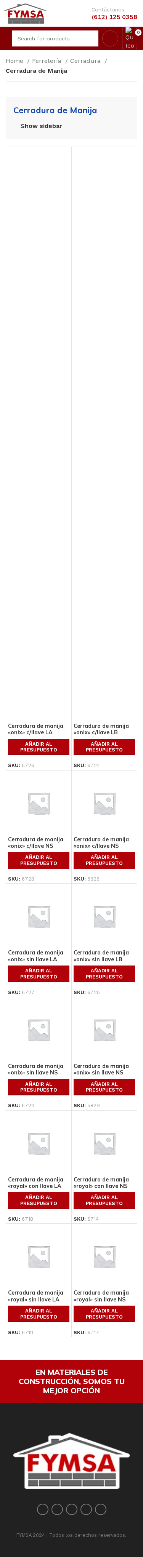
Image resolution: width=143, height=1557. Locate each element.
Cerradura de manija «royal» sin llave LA (35, 1296)
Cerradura (86, 60)
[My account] (110, 38)
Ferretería (47, 60)
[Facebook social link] (42, 1509)
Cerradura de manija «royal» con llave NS (101, 1182)
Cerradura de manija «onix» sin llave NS (35, 1069)
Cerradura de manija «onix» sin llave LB (101, 955)
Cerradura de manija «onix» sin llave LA (35, 955)
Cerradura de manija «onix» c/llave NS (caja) (101, 846)
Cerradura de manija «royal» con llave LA (35, 1182)
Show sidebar (41, 126)
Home (15, 60)
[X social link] (57, 1509)
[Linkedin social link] (86, 1509)
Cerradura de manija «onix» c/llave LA (35, 729)
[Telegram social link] (100, 1509)
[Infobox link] (108, 13)
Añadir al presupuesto (38, 747)
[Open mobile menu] (5, 38)
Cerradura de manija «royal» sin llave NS (101, 1296)
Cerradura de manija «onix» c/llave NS (35, 842)
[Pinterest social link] (71, 1509)
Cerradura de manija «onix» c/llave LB (101, 729)
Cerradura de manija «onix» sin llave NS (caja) (101, 1073)
